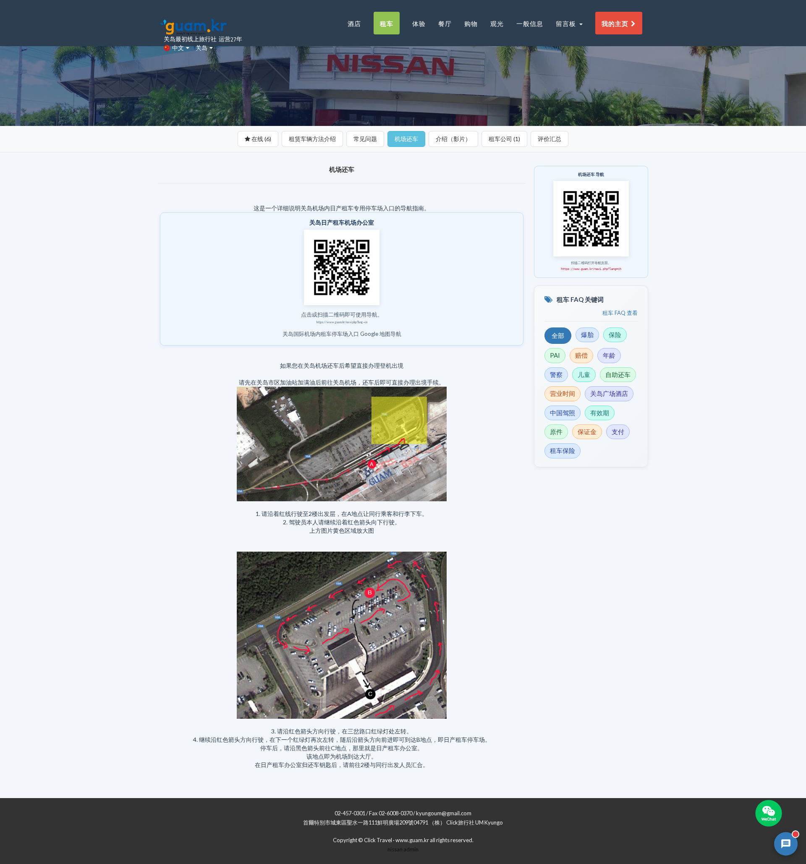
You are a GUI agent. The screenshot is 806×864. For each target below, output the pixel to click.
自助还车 (618, 374)
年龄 (609, 355)
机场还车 (406, 138)
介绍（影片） (453, 138)
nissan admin (403, 849)
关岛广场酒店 (609, 393)
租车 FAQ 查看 (620, 312)
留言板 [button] (567, 23)
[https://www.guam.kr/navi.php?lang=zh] (591, 218)
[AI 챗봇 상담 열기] (786, 844)
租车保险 (562, 450)
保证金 (587, 431)
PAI (555, 355)
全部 (558, 335)
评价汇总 (549, 138)
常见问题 (365, 138)
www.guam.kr (412, 840)
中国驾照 (562, 412)
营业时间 (562, 393)
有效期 (599, 412)
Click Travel (378, 840)
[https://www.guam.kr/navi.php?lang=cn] (341, 266)
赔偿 (581, 355)
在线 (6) (260, 138)
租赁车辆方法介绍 (312, 138)
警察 (556, 374)
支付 (618, 431)
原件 (556, 431)
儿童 (584, 374)
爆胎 (587, 334)
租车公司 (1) (504, 138)
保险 (615, 334)
